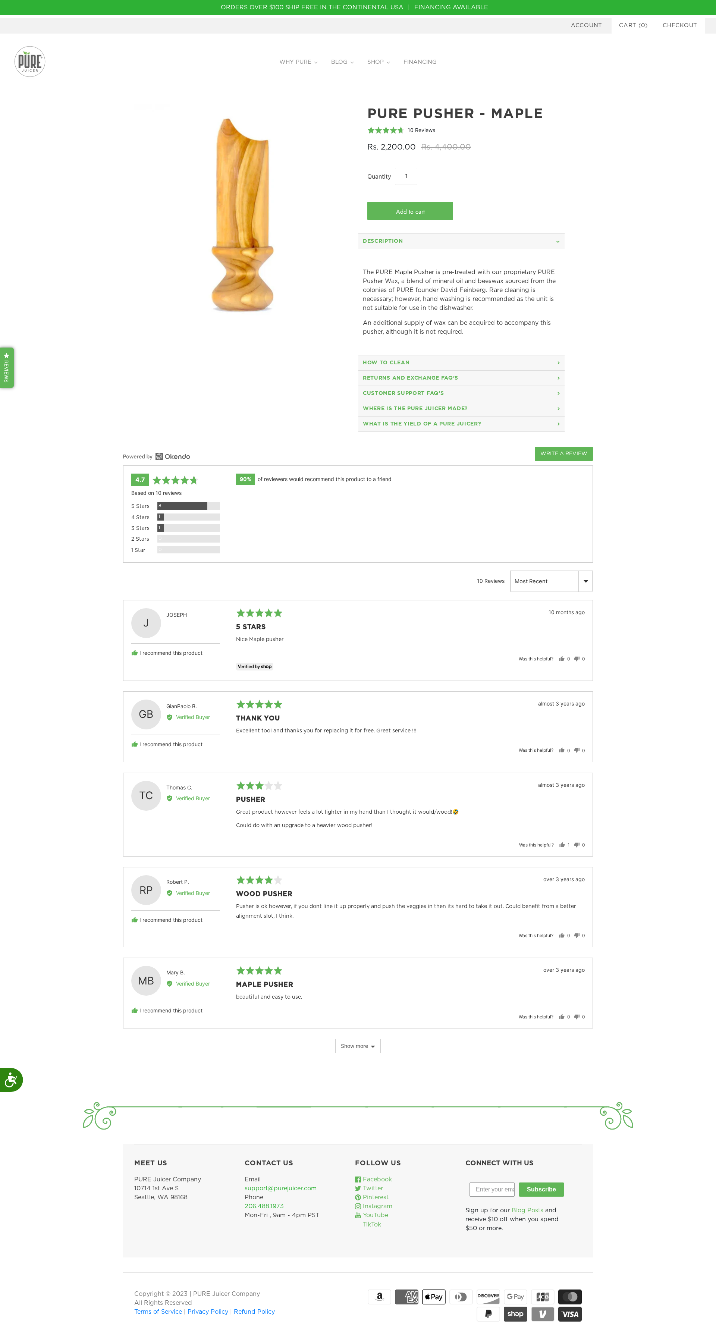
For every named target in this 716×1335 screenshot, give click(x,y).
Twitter (372, 1188)
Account (586, 25)
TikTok (371, 1225)
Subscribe (541, 1189)
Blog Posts (527, 1210)
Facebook (376, 1179)
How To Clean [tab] (386, 362)
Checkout (680, 25)
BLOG (339, 62)
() (633, 25)
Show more (354, 1046)
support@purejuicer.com (281, 1188)
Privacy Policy (209, 1312)
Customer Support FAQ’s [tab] (403, 393)
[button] (401, 130)
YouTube (374, 1215)
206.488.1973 (264, 1206)
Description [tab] (383, 241)
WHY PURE (295, 62)
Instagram (376, 1206)
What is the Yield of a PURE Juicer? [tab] (422, 424)
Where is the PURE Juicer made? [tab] (415, 408)
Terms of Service (159, 1312)
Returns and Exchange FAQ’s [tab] (410, 378)
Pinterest (375, 1197)
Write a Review (563, 453)
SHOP (375, 62)
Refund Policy (254, 1312)
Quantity (379, 176)
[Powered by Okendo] (156, 456)
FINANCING (420, 62)
